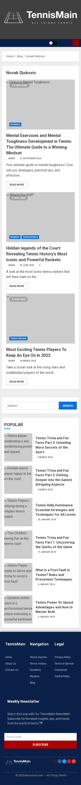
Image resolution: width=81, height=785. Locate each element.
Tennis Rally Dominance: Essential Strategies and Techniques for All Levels (56, 510)
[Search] (65, 43)
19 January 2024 (47, 552)
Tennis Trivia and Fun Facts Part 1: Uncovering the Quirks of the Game (55, 542)
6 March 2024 (45, 457)
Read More (17, 184)
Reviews (15, 237)
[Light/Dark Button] (53, 43)
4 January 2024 (46, 617)
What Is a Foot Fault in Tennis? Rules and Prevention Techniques (54, 574)
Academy (15, 124)
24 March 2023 (28, 361)
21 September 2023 (30, 158)
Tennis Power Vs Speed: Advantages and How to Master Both (55, 607)
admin (11, 158)
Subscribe (76, 43)
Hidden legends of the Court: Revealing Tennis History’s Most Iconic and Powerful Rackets (36, 254)
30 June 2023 (27, 265)
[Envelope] (74, 761)
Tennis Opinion (18, 338)
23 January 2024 (47, 519)
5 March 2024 (45, 489)
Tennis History (30, 237)
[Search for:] (31, 406)
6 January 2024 (46, 584)
